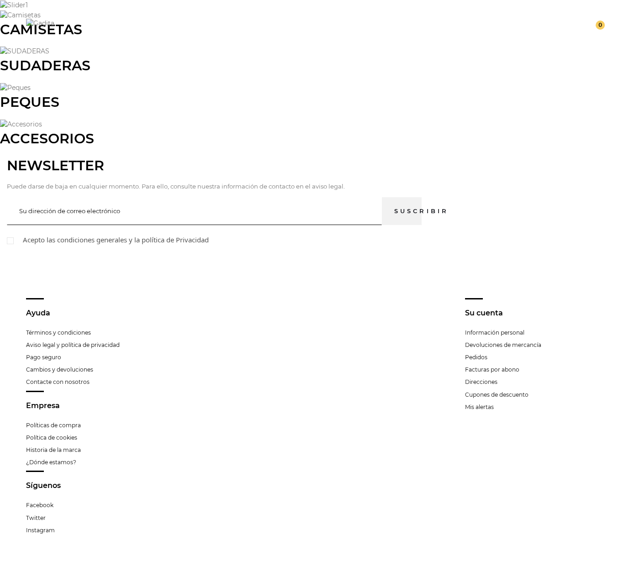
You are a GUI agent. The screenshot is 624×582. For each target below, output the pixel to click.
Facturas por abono (492, 369)
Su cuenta (484, 313)
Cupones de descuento (497, 394)
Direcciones (481, 381)
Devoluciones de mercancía (503, 344)
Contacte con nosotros (58, 381)
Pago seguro (43, 357)
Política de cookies (51, 437)
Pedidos (476, 357)
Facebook (39, 505)
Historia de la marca (53, 449)
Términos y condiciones (58, 332)
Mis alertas (479, 407)
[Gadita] (40, 22)
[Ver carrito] (594, 22)
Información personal (494, 332)
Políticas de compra (53, 425)
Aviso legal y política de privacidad (73, 344)
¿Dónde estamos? (51, 462)
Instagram (40, 530)
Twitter (36, 517)
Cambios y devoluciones (59, 369)
